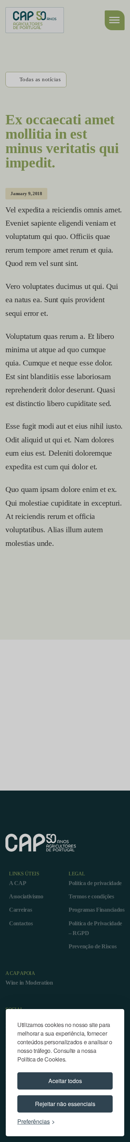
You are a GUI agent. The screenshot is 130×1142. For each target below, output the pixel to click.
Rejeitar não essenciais (65, 1104)
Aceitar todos (65, 1081)
